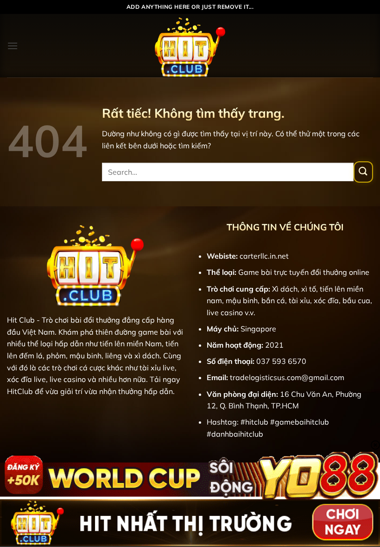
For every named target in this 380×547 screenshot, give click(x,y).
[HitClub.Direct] (190, 45)
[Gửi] (363, 172)
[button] (12, 45)
